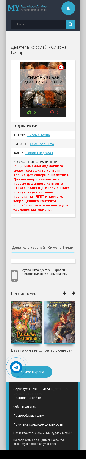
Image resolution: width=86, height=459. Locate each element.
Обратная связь (26, 406)
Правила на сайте (27, 397)
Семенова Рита (42, 144)
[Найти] (70, 24)
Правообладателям (28, 415)
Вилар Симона (38, 135)
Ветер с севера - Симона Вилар (59, 350)
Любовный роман (39, 153)
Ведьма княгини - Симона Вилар (26, 350)
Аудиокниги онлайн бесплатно (41, 391)
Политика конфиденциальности (38, 424)
